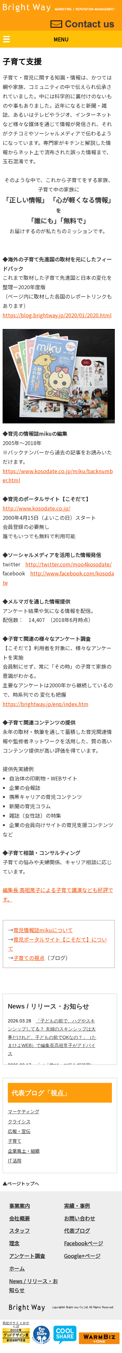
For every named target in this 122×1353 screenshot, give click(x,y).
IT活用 (14, 1160)
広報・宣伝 (19, 1131)
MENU (61, 39)
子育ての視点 (29, 958)
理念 (14, 1243)
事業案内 (19, 1205)
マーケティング (23, 1111)
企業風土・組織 (24, 1151)
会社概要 (19, 1218)
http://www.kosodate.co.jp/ (36, 508)
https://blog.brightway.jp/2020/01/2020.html (57, 315)
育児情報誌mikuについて (43, 930)
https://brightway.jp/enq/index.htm (45, 704)
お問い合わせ (79, 1218)
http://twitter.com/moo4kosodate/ (68, 564)
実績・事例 (77, 1205)
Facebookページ (83, 1243)
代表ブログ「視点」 (41, 1093)
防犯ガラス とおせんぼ (16, 1325)
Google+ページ (82, 1256)
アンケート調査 (27, 1256)
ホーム (17, 1268)
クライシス (19, 1121)
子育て (14, 1141)
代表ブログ (77, 1230)
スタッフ (19, 1230)
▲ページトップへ (21, 1183)
